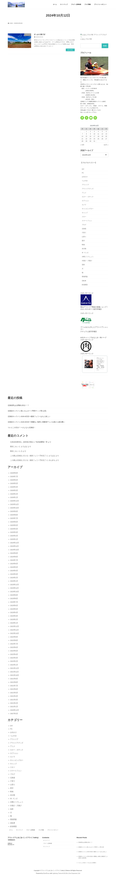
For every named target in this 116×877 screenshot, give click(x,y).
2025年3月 (14, 532)
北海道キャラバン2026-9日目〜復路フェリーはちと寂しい (29, 416)
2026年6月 (14, 480)
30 (90, 141)
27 (106, 139)
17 (94, 136)
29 (86, 141)
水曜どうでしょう (87, 256)
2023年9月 (14, 595)
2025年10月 (14, 508)
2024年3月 (14, 574)
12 (102, 134)
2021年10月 (14, 675)
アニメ (84, 192)
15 (86, 136)
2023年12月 (14, 584)
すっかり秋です (39, 34)
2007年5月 (14, 713)
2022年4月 (14, 654)
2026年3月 (14, 490)
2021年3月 (14, 700)
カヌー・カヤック (87, 196)
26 (102, 139)
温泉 (83, 264)
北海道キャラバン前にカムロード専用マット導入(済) (27, 411)
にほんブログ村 (86, 39)
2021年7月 (14, 686)
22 (86, 139)
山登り (84, 236)
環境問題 (85, 276)
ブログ (84, 224)
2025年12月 (14, 501)
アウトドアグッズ (87, 188)
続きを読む (70, 49)
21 (82, 139)
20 (106, 136)
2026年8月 (14, 473)
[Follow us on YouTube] (91, 118)
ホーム (11, 830)
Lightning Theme (57, 873)
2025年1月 (14, 539)
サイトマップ (19, 830)
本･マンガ (85, 252)
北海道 (84, 228)
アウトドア (85, 184)
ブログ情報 (41, 830)
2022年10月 (14, 633)
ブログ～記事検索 (30, 830)
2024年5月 (14, 567)
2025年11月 (14, 504)
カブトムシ (85, 200)
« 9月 (82, 145)
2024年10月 (14, 550)
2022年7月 (14, 644)
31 (94, 141)
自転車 (84, 280)
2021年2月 (14, 703)
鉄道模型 (85, 284)
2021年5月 (14, 693)
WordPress (46, 873)
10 (94, 134)
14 (82, 136)
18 (98, 136)
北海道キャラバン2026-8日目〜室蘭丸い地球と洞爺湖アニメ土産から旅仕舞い (36, 422)
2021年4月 (14, 696)
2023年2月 (14, 619)
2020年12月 (14, 710)
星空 (83, 240)
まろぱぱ (24, 446)
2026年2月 (14, 494)
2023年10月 (14, 591)
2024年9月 (14, 553)
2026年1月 (14, 497)
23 (90, 139)
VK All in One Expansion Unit (72, 873)
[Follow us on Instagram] (95, 118)
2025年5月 (14, 525)
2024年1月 (14, 581)
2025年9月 (14, 511)
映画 (83, 244)
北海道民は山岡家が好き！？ (18, 405)
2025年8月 (14, 515)
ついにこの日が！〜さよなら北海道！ (21, 427)
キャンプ (85, 212)
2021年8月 (14, 682)
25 (98, 139)
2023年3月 (14, 616)
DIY (83, 169)
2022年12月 (14, 626)
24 (94, 139)
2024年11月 (14, 546)
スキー (84, 216)
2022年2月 (14, 661)
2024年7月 (14, 560)
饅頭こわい (14, 446)
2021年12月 (14, 668)
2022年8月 (14, 640)
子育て (84, 232)
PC (83, 173)
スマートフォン (87, 220)
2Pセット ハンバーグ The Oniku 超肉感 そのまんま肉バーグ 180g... (100, 361)
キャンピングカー (87, 208)
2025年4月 (14, 529)
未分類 (84, 248)
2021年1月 (14, 706)
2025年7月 (14, 518)
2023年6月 (14, 605)
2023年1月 (14, 623)
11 (98, 134)
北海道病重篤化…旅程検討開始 (21, 442)
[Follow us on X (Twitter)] (86, 118)
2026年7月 (14, 476)
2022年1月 (14, 665)
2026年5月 (14, 483)
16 (90, 136)
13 (106, 134)
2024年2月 (14, 577)
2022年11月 (14, 630)
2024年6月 (14, 563)
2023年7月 (14, 602)
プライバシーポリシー (52, 830)
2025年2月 (14, 536)
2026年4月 (14, 487)
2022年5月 (14, 651)
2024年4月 (14, 570)
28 (82, 141)
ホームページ (46, 840)
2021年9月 (14, 679)
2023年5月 (14, 609)
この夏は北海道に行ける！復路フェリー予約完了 (28, 456)
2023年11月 (14, 588)
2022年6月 (14, 647)
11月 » (106, 145)
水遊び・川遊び (87, 260)
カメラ (84, 204)
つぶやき (85, 180)
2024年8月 (14, 557)
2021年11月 (14, 672)
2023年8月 (14, 598)
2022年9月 (14, 637)
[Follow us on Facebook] (82, 118)
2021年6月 (14, 689)
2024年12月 (14, 543)
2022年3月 (14, 658)
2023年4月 (14, 612)
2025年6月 (14, 522)
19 (102, 136)
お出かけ (85, 176)
